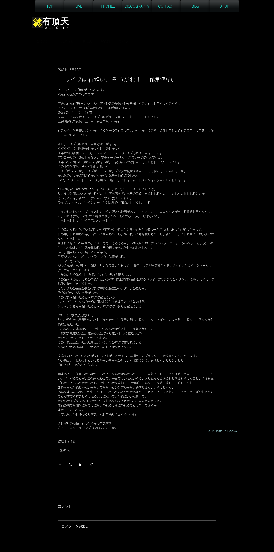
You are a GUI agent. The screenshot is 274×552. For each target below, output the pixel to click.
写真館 (105, 42)
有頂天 (87, 42)
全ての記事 (44, 42)
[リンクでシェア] (91, 464)
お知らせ (67, 42)
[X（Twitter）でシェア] (70, 464)
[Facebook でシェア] (60, 464)
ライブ (123, 42)
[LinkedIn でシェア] (81, 464)
